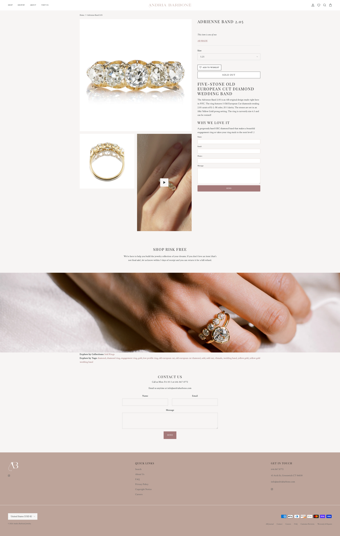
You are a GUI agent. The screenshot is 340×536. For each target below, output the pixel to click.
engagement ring (129, 358)
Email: (199, 146)
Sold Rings (109, 354)
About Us (139, 474)
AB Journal (270, 524)
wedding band (230, 358)
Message (170, 410)
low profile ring (150, 358)
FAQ (137, 479)
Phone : (200, 156)
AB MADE (202, 40)
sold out (210, 358)
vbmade (218, 358)
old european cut (167, 358)
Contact (279, 524)
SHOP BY (21, 5)
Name (145, 395)
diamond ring (113, 358)
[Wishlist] (318, 5)
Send (170, 435)
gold (140, 358)
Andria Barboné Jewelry (22, 523)
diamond (102, 358)
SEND (228, 188)
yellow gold (243, 358)
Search (138, 469)
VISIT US (44, 5)
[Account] (312, 5)
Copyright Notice (143, 489)
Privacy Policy (141, 484)
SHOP (10, 5)
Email (195, 395)
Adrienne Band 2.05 (95, 15)
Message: (200, 166)
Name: (199, 137)
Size (199, 50)
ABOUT (33, 5)
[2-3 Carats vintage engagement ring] (164, 182)
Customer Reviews (307, 524)
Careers (139, 494)
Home (82, 15)
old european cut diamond (188, 358)
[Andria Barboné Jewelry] (170, 5)
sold (203, 358)
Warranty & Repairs (324, 524)
